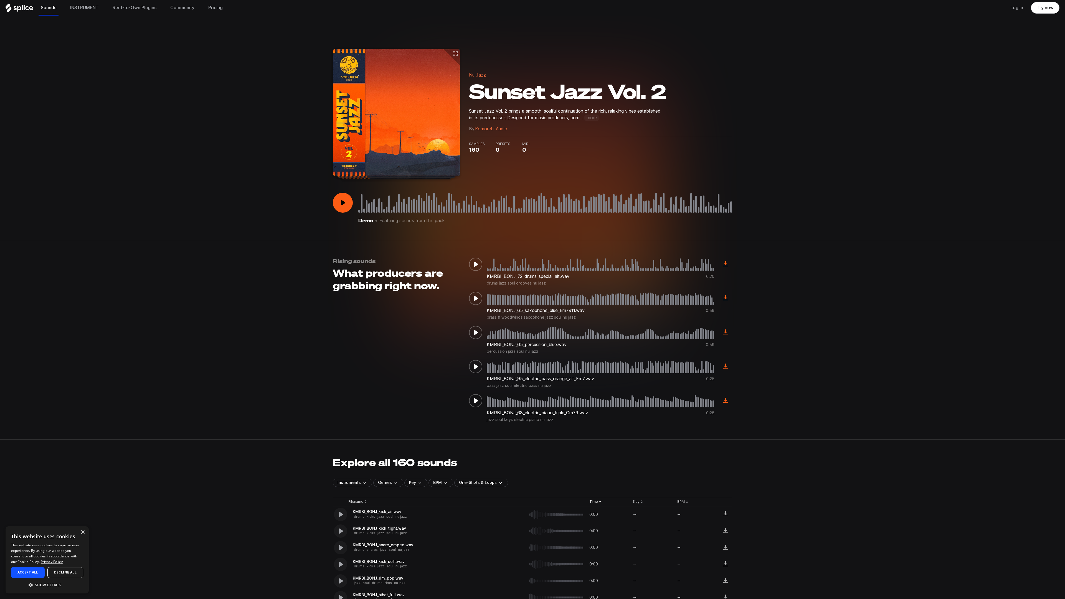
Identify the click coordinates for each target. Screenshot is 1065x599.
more (592, 117)
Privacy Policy (52, 561)
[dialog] (47, 559)
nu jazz (401, 516)
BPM (437, 482)
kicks (371, 516)
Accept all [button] (27, 572)
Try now (1045, 7)
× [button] (82, 532)
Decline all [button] (65, 572)
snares (372, 549)
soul (389, 516)
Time (595, 501)
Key (638, 501)
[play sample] (556, 514)
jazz (380, 516)
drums (359, 516)
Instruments (349, 482)
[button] (47, 585)
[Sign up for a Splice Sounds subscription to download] (725, 264)
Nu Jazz (477, 75)
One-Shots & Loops (478, 482)
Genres (385, 482)
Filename (355, 501)
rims (388, 583)
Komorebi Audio (491, 128)
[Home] (19, 9)
